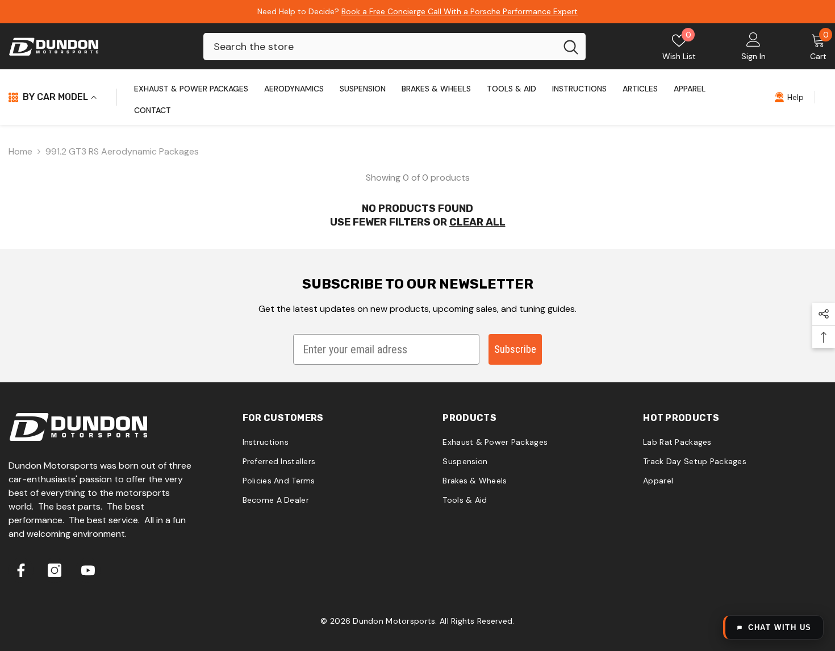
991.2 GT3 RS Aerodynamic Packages (122, 151)
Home (20, 151)
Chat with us (780, 627)
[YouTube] (88, 570)
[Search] (394, 46)
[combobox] (379, 46)
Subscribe (515, 349)
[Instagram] (54, 570)
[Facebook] (21, 570)
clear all (477, 222)
